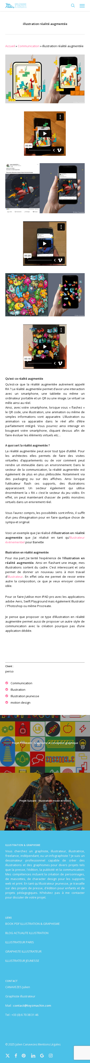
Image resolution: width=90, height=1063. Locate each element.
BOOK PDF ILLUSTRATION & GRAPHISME (32, 924)
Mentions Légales (49, 1044)
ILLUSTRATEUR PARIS (19, 942)
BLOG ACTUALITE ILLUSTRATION (26, 933)
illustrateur (15, 576)
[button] (82, 5)
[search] (73, 5)
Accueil (10, 46)
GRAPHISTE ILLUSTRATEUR (23, 951)
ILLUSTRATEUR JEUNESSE (22, 961)
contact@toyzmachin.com (32, 1005)
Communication (28, 46)
